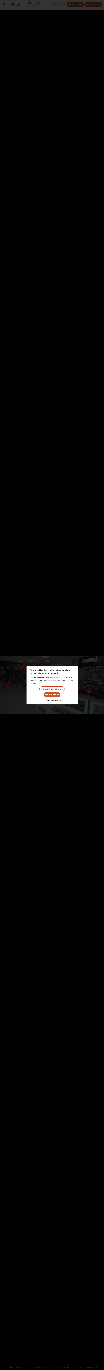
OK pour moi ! (52, 695)
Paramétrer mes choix (52, 689)
